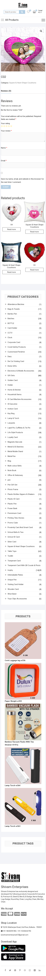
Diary (10, 356)
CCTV (10, 333)
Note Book (12, 470)
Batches (11, 318)
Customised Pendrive (16, 352)
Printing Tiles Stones (16, 518)
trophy (10, 570)
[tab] (6, 91)
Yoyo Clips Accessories (17, 599)
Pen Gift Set (12, 485)
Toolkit (10, 556)
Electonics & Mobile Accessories (21, 371)
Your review (6, 131)
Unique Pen (12, 580)
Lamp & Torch (13, 418)
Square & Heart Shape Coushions (22, 83)
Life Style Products (15, 432)
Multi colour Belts (15, 466)
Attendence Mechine (16, 304)
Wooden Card (13, 589)
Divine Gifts (12, 366)
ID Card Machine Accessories (19, 399)
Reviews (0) (6, 91)
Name (4, 148)
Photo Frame (13, 489)
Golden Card (13, 380)
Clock (10, 337)
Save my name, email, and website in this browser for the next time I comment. (22, 180)
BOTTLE (11, 323)
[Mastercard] (10, 914)
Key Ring (11, 413)
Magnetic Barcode (15, 442)
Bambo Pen (12, 314)
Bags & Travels (14, 309)
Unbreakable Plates (15, 575)
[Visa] (17, 914)
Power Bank (12, 508)
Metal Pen (12, 456)
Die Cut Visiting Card (16, 361)
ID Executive (12, 404)
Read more (11, 229)
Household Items (14, 394)
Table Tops (12, 551)
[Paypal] (23, 914)
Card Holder (12, 328)
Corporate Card (14, 342)
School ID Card (14, 537)
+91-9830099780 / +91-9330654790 (16, 931)
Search (22, 12)
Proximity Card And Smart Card (20, 527)
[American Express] (4, 914)
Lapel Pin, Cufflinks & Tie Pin (19, 428)
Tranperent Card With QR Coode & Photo (24, 565)
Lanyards (11, 423)
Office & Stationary (15, 475)
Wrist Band (12, 594)
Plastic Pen (12, 504)
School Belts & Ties (15, 532)
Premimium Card (14, 513)
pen (9, 480)
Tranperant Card (14, 561)
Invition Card (13, 409)
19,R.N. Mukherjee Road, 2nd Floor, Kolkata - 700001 (22, 927)
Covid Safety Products (17, 347)
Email (4, 161)
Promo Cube (13, 523)
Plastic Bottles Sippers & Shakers (21, 494)
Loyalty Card (13, 437)
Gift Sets (11, 375)
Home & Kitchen (14, 390)
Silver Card (12, 542)
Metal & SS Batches (16, 447)
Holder (10, 385)
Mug (9, 461)
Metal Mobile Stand (15, 451)
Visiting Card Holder (16, 584)
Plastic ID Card (13, 499)
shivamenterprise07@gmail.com (15, 935)
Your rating (5, 123)
